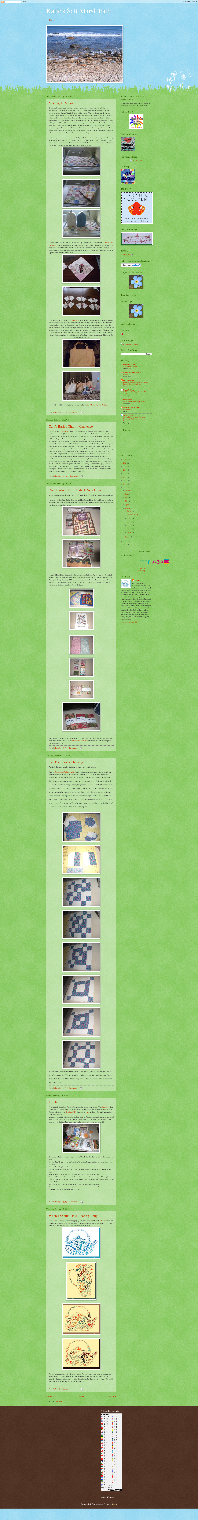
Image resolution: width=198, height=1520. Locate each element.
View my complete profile (129, 622)
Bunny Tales (127, 400)
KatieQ (137, 580)
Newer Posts (51, 1396)
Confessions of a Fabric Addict (65, 772)
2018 (125, 470)
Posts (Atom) (59, 1401)
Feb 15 (129, 522)
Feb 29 (129, 511)
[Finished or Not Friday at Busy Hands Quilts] (136, 128)
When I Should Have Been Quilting (73, 1215)
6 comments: (73, 1088)
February (128, 508)
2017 (125, 473)
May (126, 501)
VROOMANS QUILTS (131, 407)
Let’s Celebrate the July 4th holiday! (134, 401)
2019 (125, 466)
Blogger (114, 1504)
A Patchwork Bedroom (130, 367)
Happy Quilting (128, 390)
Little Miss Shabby (129, 365)
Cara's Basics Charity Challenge (71, 426)
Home (52, 20)
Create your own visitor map (143, 569)
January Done (127, 409)
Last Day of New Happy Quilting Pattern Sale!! (135, 393)
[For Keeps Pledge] (136, 160)
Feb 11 (129, 525)
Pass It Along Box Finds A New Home (75, 490)
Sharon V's (105, 1107)
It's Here (54, 1102)
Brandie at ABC (71, 1112)
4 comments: (74, 476)
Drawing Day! (127, 374)
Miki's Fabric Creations (79, 740)
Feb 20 (129, 518)
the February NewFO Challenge (97, 405)
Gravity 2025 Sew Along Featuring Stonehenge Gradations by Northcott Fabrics (134, 419)
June (126, 497)
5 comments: (74, 1389)
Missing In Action (61, 102)
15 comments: (73, 412)
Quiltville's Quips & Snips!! (132, 372)
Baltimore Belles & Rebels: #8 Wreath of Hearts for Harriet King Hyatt (135, 383)
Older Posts (111, 1396)
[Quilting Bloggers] (129, 344)
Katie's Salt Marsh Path (78, 10)
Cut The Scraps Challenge (66, 762)
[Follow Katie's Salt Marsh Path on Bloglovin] (131, 266)
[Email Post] (81, 412)
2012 (125, 488)
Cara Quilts (75, 320)
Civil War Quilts (128, 380)
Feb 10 (129, 529)
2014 (125, 480)
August (127, 490)
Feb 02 (129, 532)
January (128, 537)
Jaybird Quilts (128, 415)
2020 (125, 463)
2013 (125, 484)
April (127, 504)
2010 (125, 545)
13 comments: (73, 1202)
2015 (125, 477)
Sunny (88, 1112)
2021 (125, 459)
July (126, 494)
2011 (125, 541)
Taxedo (103, 1221)
